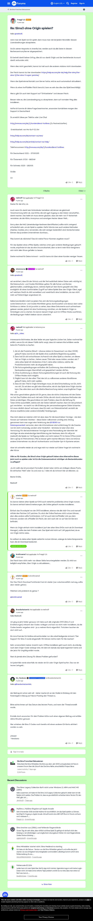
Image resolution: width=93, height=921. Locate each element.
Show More (48, 884)
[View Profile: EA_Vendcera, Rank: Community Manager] (12, 679)
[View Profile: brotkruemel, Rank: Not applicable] (12, 555)
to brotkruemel (34, 576)
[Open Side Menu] (8, 3)
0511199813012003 (24, 857)
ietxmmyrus (20, 269)
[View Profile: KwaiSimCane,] (12, 867)
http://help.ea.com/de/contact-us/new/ (27, 135)
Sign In (81, 3)
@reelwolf (18, 34)
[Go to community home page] (19, 3)
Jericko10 (20, 800)
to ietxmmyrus (39, 327)
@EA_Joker (19, 333)
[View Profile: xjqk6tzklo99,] (12, 829)
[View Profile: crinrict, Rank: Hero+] (12, 497)
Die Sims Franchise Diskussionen (20, 9)
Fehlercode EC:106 (24, 865)
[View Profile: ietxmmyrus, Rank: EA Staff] (12, 270)
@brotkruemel (16, 597)
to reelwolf (39, 269)
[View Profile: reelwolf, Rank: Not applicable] (12, 199)
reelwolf (19, 198)
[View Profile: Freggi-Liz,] (12, 810)
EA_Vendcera (21, 678)
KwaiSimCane (21, 876)
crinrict (19, 496)
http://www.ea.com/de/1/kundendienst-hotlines (30, 123)
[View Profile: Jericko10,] (12, 789)
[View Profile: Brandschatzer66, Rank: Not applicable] (12, 611)
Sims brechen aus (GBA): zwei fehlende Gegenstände (39, 828)
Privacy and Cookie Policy (29, 910)
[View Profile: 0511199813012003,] (12, 848)
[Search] (67, 3)
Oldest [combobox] (82, 191)
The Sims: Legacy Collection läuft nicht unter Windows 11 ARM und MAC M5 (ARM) (48, 788)
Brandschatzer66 (22, 610)
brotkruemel (21, 554)
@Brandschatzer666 (23, 684)
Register (74, 3)
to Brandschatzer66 (53, 678)
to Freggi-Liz (39, 198)
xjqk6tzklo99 (21, 838)
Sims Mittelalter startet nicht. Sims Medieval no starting (39, 846)
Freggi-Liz (21, 20)
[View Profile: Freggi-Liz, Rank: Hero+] (13, 21)
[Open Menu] (84, 9)
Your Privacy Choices (46, 917)
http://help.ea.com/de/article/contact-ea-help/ (29, 142)
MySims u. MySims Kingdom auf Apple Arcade (35, 809)
